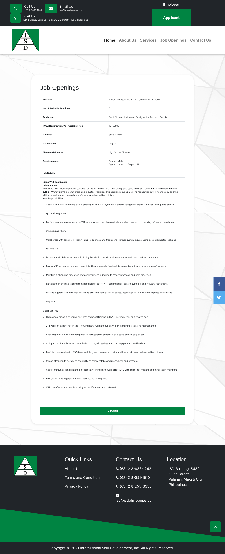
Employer (171, 4)
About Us (127, 40)
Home (109, 40)
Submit (112, 411)
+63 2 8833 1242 (33, 10)
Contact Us (200, 40)
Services (148, 40)
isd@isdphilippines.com (71, 10)
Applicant (171, 17)
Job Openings (173, 40)
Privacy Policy (76, 486)
